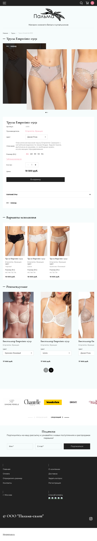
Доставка (52, 474)
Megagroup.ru (9, 534)
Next (51, 370)
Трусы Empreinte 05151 (14, 259)
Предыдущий (41, 417)
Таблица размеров (14, 159)
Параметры (11, 194)
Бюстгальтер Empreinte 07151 (17, 341)
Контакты (7, 483)
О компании (54, 469)
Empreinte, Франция (34, 131)
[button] (91, 523)
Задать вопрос (55, 478)
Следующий (56, 417)
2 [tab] (47, 112)
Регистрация (54, 483)
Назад (13, 46)
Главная (5, 33)
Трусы (13, 33)
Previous (46, 370)
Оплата (6, 474)
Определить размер (12, 478)
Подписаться (77, 446)
